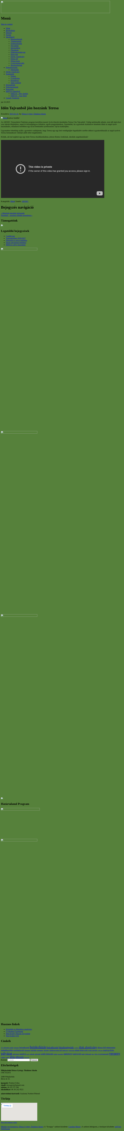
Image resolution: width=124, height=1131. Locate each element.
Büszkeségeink (16, 39)
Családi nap (10, 236)
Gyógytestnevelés (17, 63)
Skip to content (6, 24)
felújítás (33, 1050)
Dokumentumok (12, 87)
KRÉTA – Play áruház (19, 94)
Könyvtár (14, 54)
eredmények (18, 1050)
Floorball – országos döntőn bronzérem (16, 215)
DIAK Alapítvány (17, 57)
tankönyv (68, 1054)
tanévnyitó (77, 1054)
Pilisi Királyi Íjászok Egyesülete (18, 1034)
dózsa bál (102, 1047)
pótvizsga (16, 1054)
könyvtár (84, 1050)
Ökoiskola (15, 50)
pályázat (6, 1053)
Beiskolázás (10, 30)
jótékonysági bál (55, 1050)
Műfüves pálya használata (16, 245)
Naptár (8, 35)
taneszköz (60, 1054)
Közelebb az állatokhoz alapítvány (19, 1029)
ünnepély (26, 1057)
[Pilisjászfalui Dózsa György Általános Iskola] (55, 12)
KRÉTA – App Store (19, 96)
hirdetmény (40, 1050)
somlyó (22, 1054)
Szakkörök (10, 74)
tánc (93, 1054)
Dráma (13, 76)
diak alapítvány (88, 1047)
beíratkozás (52, 1047)
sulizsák (32, 1054)
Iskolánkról (10, 37)
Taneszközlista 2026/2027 (16, 238)
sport (27, 1054)
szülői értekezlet (47, 1054)
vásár (7, 1057)
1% (2, 1048)
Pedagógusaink (11, 67)
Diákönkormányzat (18, 52)
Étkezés (9, 33)
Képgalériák (10, 85)
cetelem (76, 1047)
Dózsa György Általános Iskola (34, 114)
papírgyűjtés (108, 1050)
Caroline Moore (74, 1127)
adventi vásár (8, 1048)
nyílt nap (100, 1050)
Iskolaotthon (15, 48)
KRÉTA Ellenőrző (13, 91)
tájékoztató (88, 1054)
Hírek (8, 28)
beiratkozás (24, 1047)
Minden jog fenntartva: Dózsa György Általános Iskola (22, 1127)
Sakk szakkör (16, 83)
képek (77, 1050)
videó (3, 1057)
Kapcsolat (9, 89)
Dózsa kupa (15, 61)
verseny (114, 1053)
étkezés (20, 1057)
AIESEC (25, 201)
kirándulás (71, 1050)
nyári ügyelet (92, 1050)
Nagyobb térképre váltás (9, 1122)
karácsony (65, 1050)
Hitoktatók (15, 70)
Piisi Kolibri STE (12, 1036)
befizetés (16, 1048)
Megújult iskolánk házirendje (13, 213)
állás (12, 1057)
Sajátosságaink (16, 44)
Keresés (4, 1060)
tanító (83, 1054)
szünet (55, 1054)
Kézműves (15, 81)
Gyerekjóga (15, 78)
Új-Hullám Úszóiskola (14, 1031)
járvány (46, 1050)
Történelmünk (16, 41)
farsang (27, 1050)
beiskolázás (38, 1047)
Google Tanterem (12, 98)
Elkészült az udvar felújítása (16, 240)
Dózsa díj (14, 59)
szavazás (37, 1054)
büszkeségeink (66, 1047)
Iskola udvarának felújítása (16, 243)
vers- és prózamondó (101, 1054)
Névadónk (15, 46)
